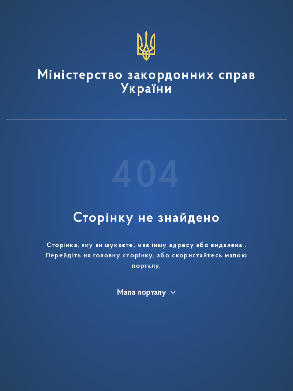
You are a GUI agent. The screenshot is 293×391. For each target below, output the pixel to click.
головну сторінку (123, 255)
